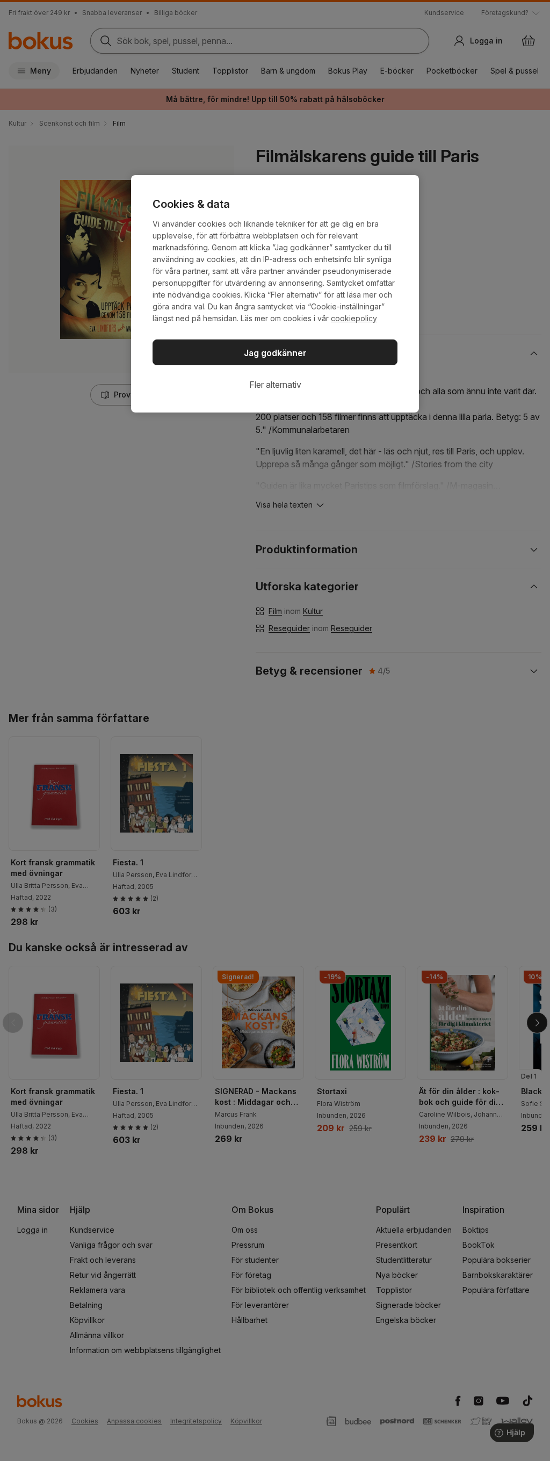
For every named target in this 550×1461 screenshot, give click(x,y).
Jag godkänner (275, 353)
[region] (275, 294)
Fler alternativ (275, 384)
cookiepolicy (354, 318)
